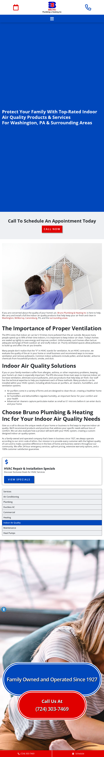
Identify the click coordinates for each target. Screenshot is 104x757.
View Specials (19, 479)
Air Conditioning (11, 496)
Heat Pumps (9, 533)
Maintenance (9, 527)
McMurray (19, 318)
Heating (7, 517)
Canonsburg (31, 318)
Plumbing (8, 502)
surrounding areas (58, 318)
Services (7, 491)
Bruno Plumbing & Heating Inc (71, 312)
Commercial (9, 512)
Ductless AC (9, 507)
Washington (8, 318)
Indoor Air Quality (12, 522)
